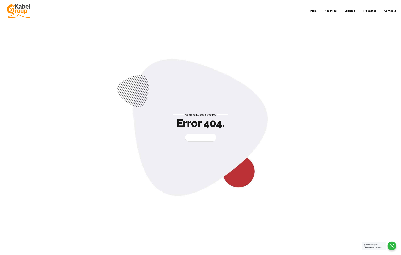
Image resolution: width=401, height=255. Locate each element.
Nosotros (331, 10)
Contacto (390, 10)
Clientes (349, 10)
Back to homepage (200, 137)
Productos (369, 10)
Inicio (313, 10)
